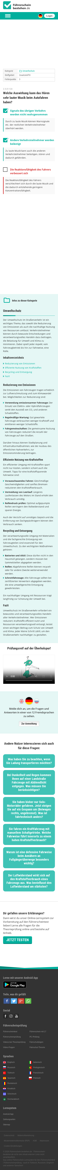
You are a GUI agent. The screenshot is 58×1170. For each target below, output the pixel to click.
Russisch (11, 1067)
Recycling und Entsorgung (18, 372)
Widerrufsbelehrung (25, 1135)
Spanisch (11, 1078)
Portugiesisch (39, 1067)
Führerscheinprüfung (12, 1037)
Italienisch (37, 1062)
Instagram (11, 1016)
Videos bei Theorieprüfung (14, 1042)
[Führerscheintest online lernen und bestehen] (17, 5)
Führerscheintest (10, 1031)
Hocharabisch (13, 1099)
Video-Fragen (9, 1047)
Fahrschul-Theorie (37, 1047)
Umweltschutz (29, 71)
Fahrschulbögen (36, 1042)
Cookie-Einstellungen (13, 1146)
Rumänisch (12, 1083)
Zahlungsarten (9, 1119)
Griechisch (11, 1094)
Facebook (5, 1016)
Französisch (38, 1073)
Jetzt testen (17, 940)
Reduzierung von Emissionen (20, 363)
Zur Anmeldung (29, 723)
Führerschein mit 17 (38, 1031)
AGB (35, 1141)
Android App (8, 1114)
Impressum (44, 1141)
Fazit (7, 376)
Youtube (16, 1016)
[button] (7, 1001)
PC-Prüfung (34, 1037)
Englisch (11, 1062)
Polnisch (37, 1078)
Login (49, 16)
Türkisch (11, 1073)
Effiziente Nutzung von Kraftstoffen (23, 367)
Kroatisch (11, 1088)
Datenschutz (9, 1135)
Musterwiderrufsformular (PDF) (17, 1141)
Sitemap (6, 1125)
